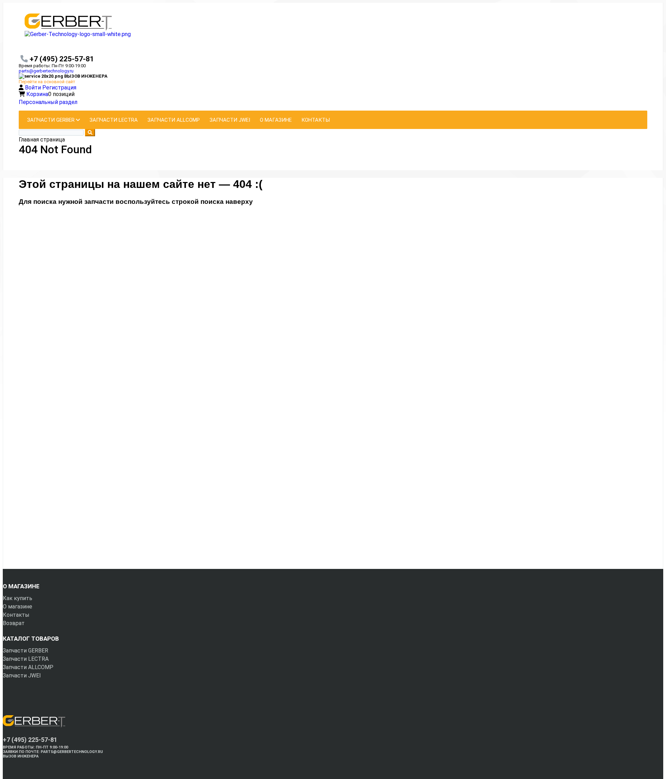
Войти (33, 87)
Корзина (37, 94)
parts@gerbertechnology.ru (46, 70)
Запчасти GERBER (25, 650)
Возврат (14, 623)
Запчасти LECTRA (26, 659)
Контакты (16, 615)
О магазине (17, 606)
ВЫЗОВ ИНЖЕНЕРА (21, 756)
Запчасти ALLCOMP (28, 667)
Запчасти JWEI (22, 675)
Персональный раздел (48, 102)
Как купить (17, 598)
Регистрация (59, 87)
